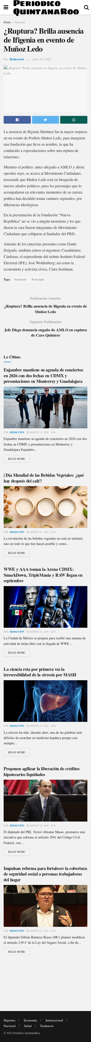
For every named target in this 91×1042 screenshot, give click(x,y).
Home (7, 22)
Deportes (9, 1020)
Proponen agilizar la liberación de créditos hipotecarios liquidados (42, 771)
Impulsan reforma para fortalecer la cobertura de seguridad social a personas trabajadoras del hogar (45, 874)
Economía (30, 1020)
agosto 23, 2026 (39, 432)
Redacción (17, 59)
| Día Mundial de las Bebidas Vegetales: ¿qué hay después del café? (44, 478)
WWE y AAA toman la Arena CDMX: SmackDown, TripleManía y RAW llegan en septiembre (43, 575)
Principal (38, 279)
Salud (28, 1026)
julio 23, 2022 (42, 59)
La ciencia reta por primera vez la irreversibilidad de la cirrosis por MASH (40, 672)
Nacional (20, 22)
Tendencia (47, 1026)
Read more (16, 459)
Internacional (54, 1020)
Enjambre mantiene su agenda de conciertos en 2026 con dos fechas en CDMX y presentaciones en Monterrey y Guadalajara (43, 375)
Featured (20, 279)
